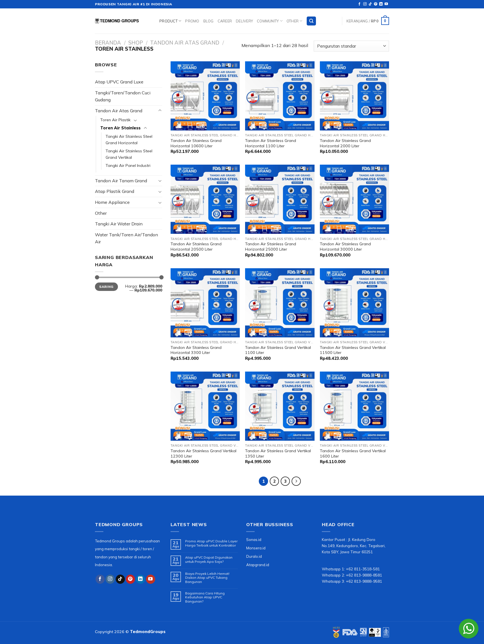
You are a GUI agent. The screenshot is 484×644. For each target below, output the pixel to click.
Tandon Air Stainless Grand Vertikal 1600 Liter (353, 453)
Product (168, 21)
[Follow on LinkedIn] (381, 4)
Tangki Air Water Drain (119, 224)
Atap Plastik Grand (114, 191)
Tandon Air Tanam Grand (121, 180)
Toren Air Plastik (115, 119)
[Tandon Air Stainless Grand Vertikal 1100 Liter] (279, 302)
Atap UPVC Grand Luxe (119, 82)
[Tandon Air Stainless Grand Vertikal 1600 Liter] (354, 406)
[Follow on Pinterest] (375, 4)
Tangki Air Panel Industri (128, 165)
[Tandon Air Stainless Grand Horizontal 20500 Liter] (205, 199)
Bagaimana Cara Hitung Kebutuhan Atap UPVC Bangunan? (205, 597)
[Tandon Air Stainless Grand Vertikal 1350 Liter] (279, 406)
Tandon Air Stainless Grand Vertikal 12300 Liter (203, 453)
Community (268, 21)
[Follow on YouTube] (386, 4)
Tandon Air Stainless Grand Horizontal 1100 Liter (270, 143)
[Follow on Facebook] (359, 4)
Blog (208, 21)
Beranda (108, 42)
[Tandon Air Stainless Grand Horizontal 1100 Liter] (279, 95)
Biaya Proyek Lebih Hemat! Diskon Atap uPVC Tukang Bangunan (207, 578)
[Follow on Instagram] (365, 4)
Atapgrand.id (257, 564)
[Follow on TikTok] (370, 4)
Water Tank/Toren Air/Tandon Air (126, 238)
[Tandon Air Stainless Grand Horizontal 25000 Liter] (279, 199)
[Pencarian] (311, 21)
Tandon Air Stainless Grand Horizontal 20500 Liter (196, 246)
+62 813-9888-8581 (364, 575)
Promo (192, 21)
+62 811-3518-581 (363, 568)
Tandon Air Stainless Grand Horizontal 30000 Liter (345, 246)
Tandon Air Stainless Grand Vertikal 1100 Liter (278, 350)
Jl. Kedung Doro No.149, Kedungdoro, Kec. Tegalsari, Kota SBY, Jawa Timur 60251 (353, 545)
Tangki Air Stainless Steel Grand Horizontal (129, 139)
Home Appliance (112, 202)
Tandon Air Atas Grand (184, 42)
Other (293, 21)
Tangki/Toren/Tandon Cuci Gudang (122, 96)
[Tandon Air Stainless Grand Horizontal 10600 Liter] (205, 95)
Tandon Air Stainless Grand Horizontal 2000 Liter (345, 143)
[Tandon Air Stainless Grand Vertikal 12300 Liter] (205, 406)
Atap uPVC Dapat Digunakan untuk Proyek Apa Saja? (208, 559)
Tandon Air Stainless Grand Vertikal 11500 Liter (353, 350)
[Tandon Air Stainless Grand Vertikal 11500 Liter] (354, 302)
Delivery (244, 21)
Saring (106, 286)
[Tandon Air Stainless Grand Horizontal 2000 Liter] (354, 95)
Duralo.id (254, 556)
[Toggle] (160, 110)
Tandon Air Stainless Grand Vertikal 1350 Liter (278, 453)
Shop (135, 42)
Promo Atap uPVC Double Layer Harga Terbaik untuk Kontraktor (211, 543)
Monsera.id (256, 547)
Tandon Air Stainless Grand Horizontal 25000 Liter (270, 246)
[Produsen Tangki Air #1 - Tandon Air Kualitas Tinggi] (123, 21)
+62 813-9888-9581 (364, 581)
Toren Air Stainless (120, 127)
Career (225, 21)
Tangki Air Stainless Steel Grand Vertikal (129, 154)
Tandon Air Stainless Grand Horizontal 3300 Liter (196, 350)
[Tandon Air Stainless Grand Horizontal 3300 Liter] (205, 302)
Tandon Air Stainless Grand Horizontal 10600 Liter (196, 143)
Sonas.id (253, 539)
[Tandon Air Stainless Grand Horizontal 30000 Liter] (354, 199)
